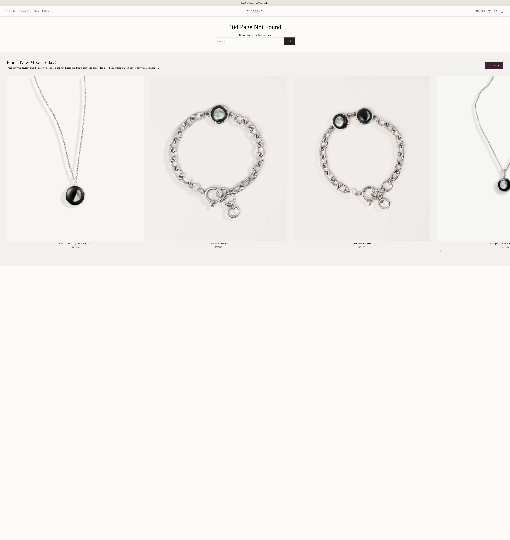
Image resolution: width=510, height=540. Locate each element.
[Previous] (8, 3)
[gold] (441, 251)
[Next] (502, 3)
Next (506, 158)
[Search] (289, 41)
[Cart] (502, 11)
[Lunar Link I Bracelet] (218, 158)
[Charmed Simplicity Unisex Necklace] (75, 158)
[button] (8, 11)
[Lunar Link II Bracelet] (361, 158)
